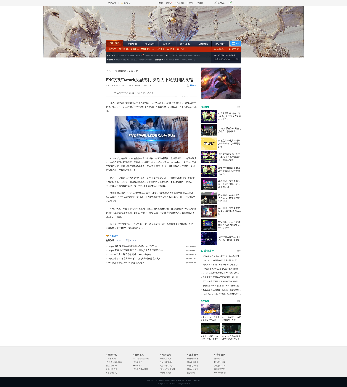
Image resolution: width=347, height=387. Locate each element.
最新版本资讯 (192, 362)
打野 (126, 240)
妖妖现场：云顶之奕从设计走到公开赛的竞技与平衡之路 (229, 184)
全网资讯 (149, 60)
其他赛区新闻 (220, 366)
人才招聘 (158, 380)
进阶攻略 (134, 60)
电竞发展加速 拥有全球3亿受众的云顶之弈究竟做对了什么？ (229, 116)
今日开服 (190, 3)
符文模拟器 (124, 49)
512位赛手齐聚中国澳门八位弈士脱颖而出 (220, 269)
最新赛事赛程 (220, 369)
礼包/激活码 (179, 3)
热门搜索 (170, 49)
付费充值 (234, 49)
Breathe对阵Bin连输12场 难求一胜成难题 (220, 260)
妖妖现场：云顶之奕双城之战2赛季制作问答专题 (229, 211)
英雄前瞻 (181, 56)
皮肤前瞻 (189, 56)
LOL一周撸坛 (220, 373)
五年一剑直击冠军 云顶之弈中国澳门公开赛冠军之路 (229, 171)
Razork (133, 240)
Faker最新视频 (166, 362)
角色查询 (159, 56)
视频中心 (132, 43)
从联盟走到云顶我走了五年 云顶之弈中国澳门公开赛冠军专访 (229, 157)
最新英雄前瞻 (192, 366)
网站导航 (127, 3)
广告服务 (166, 380)
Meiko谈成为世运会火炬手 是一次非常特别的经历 (223, 256)
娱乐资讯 (160, 49)
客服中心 (189, 380)
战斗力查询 (120, 56)
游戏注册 (217, 55)
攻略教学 (135, 49)
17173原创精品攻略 (141, 359)
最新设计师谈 (192, 369)
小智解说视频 (165, 373)
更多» (239, 107)
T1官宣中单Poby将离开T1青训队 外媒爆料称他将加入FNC (135, 258)
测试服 (174, 56)
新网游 (160, 3)
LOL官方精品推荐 (140, 369)
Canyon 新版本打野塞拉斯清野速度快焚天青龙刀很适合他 (135, 250)
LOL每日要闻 (111, 359)
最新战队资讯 (111, 366)
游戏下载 (224, 55)
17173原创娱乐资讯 (114, 362)
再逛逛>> (113, 236)
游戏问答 (139, 56)
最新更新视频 (165, 359)
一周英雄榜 (137, 366)
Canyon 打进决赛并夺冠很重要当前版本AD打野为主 (132, 246)
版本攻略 (185, 43)
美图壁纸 (203, 43)
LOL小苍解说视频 (167, 369)
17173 (108, 71)
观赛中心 (167, 43)
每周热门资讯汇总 (188, 60)
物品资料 (113, 49)
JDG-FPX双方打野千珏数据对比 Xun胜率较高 (129, 254)
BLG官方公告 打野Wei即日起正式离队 (126, 262)
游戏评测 (232, 55)
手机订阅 (147, 85)
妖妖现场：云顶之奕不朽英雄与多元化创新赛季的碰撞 (229, 198)
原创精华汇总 (111, 373)
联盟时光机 (177, 60)
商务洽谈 (174, 380)
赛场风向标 (168, 60)
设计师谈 (197, 56)
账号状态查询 (150, 56)
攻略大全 (119, 60)
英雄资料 (150, 43)
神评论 (193, 85)
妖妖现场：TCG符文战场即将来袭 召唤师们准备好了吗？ (229, 225)
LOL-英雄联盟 (120, 71)
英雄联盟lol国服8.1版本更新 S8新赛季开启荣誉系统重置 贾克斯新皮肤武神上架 (126, 34)
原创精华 (141, 60)
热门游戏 (221, 3)
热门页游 (199, 3)
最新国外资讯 (192, 359)
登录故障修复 (130, 56)
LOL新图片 (137, 362)
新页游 (168, 3)
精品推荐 (219, 49)
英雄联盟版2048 (147, 49)
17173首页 (112, 3)
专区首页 (115, 43)
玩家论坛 (220, 43)
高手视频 (180, 49)
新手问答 (126, 60)
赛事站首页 (219, 359)
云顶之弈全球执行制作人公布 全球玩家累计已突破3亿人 (229, 143)
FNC (119, 240)
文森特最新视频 (166, 366)
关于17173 (150, 380)
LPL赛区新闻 (219, 362)
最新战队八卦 (111, 369)
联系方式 (181, 380)
